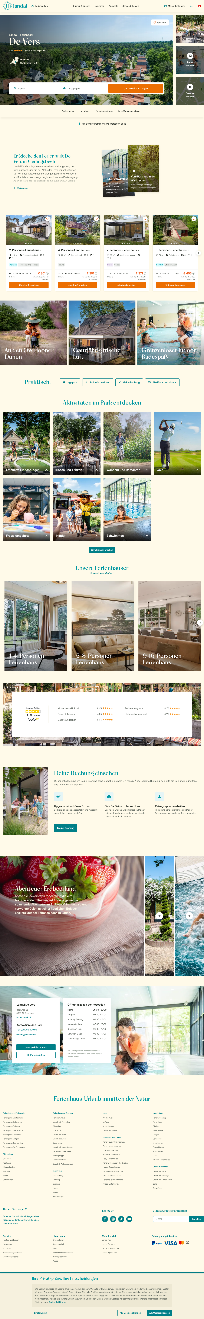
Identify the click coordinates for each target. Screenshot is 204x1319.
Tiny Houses (158, 1151)
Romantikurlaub (59, 1160)
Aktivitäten (157, 1188)
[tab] (72, 916)
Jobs (55, 1248)
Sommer (56, 1184)
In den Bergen (108, 1126)
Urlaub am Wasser (110, 1130)
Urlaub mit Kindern (160, 1167)
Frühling (56, 1180)
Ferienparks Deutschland (13, 1118)
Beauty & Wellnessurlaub (63, 1164)
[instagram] (113, 1221)
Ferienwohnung (159, 1118)
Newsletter (7, 1244)
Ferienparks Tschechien (13, 1143)
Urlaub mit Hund (59, 1134)
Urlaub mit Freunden (61, 1122)
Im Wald (106, 1122)
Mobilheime (158, 1143)
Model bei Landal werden (63, 1252)
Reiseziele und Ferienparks (14, 1113)
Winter (56, 1192)
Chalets (156, 1126)
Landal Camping (108, 1244)
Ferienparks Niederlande (13, 1130)
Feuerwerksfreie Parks (62, 1151)
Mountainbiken (9, 1167)
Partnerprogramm (60, 1257)
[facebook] (105, 1221)
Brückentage (58, 1196)
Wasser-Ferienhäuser (161, 1160)
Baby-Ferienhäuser (110, 1159)
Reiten (5, 1175)
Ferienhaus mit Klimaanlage (114, 1142)
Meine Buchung (131, 382)
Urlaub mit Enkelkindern (162, 1180)
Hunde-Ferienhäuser (111, 1167)
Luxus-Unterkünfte (110, 1150)
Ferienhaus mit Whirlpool (113, 1180)
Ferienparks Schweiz (11, 1126)
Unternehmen (58, 1240)
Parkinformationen (100, 382)
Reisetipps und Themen (63, 1113)
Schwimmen (8, 1180)
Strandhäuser (158, 1147)
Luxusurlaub (58, 1130)
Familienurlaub (59, 1118)
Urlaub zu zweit (59, 1139)
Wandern (6, 1171)
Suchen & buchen (81, 6)
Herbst (56, 1188)
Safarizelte (157, 1139)
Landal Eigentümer (109, 1252)
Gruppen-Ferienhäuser (112, 1175)
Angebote (113, 6)
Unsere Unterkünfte (101, 573)
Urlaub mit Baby (159, 1171)
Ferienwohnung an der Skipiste (115, 1163)
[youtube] (129, 1221)
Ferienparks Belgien (11, 1139)
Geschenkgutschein (11, 1257)
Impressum (7, 1248)
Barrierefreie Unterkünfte (113, 1171)
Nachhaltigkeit (58, 1244)
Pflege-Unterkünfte (111, 1184)
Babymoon (57, 1143)
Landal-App (106, 1240)
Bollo (155, 1184)
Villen (155, 1155)
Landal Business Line (110, 1248)
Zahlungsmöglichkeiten (12, 1252)
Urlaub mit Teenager (161, 1175)
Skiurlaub (7, 1159)
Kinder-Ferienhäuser (111, 1154)
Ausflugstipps (58, 1155)
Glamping (57, 1126)
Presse (55, 1261)
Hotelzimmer (158, 1130)
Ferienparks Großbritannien (14, 1147)
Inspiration (99, 6)
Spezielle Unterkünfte (112, 1137)
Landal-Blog (58, 1175)
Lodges (156, 1134)
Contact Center (10, 1223)
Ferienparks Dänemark (12, 1134)
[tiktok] (121, 1221)
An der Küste (108, 1118)
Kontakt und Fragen (11, 1240)
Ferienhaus (157, 1122)
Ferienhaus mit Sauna (112, 1146)
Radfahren (7, 1163)
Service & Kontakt (130, 6)
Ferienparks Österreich (12, 1122)
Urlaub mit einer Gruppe (63, 1147)
